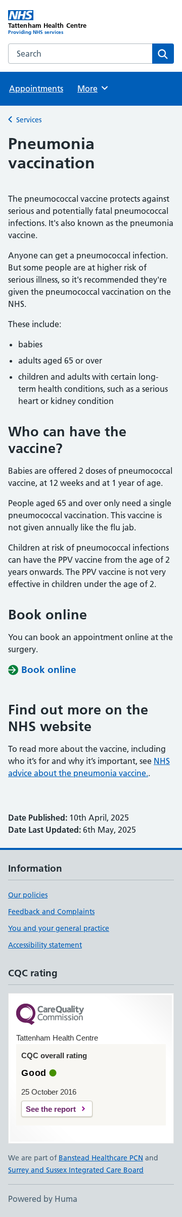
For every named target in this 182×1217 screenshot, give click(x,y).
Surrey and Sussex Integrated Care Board (76, 1170)
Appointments (36, 88)
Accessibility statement (45, 945)
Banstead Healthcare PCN (101, 1157)
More (92, 88)
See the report (51, 1109)
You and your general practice (58, 928)
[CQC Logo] (50, 1015)
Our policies (28, 894)
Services (28, 119)
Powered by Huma (42, 1199)
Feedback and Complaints (51, 911)
